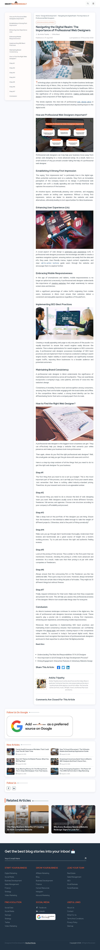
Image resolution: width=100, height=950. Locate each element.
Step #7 (12, 91)
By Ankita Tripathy (43, 34)
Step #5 (12, 82)
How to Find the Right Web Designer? (18, 57)
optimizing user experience (75, 252)
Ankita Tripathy (56, 677)
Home (38, 16)
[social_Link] (8, 788)
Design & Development (48, 16)
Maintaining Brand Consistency (15, 51)
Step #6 (12, 87)
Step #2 (12, 68)
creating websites (59, 283)
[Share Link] (58, 667)
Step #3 (12, 72)
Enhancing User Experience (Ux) (18, 31)
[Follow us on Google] (40, 726)
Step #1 (12, 63)
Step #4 (12, 77)
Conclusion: (13, 96)
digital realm (51, 630)
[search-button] (88, 3)
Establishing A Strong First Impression (18, 24)
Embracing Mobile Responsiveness (15, 37)
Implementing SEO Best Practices (17, 44)
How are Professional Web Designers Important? (18, 17)
